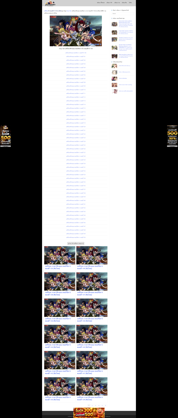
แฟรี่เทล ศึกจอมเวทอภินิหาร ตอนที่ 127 (75, 152)
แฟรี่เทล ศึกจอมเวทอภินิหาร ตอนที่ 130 (75, 163)
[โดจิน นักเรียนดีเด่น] (114, 79)
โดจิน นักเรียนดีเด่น (123, 78)
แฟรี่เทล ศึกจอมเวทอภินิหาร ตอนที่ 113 (75, 101)
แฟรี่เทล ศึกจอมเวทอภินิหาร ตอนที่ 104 (75, 67)
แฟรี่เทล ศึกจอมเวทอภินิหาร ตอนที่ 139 (75, 197)
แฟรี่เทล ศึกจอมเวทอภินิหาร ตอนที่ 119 (75, 123)
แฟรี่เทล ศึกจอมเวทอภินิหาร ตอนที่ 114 (75, 104)
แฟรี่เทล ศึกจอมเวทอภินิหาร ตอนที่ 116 (75, 112)
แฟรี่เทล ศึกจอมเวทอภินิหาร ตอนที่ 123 (75, 137)
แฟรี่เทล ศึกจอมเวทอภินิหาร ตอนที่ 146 (75, 222)
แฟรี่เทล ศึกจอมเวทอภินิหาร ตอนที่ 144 (75, 215)
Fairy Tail (68, 11)
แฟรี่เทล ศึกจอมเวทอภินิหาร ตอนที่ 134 (75, 178)
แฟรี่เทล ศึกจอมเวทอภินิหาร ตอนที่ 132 (75, 171)
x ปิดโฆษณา (172, 146)
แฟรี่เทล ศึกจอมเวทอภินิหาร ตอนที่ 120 (75, 126)
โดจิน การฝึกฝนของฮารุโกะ (124, 72)
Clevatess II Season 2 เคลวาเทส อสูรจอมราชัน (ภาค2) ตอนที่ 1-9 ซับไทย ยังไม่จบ (126, 39)
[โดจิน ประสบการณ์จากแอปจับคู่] (114, 85)
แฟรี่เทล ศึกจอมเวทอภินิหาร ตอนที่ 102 (75, 60)
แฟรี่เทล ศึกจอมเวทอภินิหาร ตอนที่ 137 (75, 189)
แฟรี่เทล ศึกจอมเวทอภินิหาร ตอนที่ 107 (75, 78)
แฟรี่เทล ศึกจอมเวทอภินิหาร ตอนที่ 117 (75, 115)
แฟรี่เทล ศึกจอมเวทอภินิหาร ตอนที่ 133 (75, 174)
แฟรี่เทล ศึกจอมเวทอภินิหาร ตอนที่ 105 (75, 71)
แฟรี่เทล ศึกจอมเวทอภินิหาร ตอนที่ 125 (75, 145)
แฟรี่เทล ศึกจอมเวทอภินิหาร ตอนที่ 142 (75, 208)
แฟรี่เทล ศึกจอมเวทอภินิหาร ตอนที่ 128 (75, 156)
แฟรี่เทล (46, 11)
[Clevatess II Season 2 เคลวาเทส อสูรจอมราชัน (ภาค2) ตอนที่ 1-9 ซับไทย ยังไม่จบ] (114, 39)
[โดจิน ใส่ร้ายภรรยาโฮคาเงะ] (114, 66)
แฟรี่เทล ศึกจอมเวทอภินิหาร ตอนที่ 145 (75, 219)
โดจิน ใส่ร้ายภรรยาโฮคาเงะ (124, 65)
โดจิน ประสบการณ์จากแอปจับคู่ (125, 84)
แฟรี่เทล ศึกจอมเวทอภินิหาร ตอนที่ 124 (75, 141)
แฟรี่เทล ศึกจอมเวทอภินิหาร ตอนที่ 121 (75, 130)
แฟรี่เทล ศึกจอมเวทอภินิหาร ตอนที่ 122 (75, 134)
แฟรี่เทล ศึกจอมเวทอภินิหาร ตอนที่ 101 (75, 56)
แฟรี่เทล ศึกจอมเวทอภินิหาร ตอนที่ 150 (75, 237)
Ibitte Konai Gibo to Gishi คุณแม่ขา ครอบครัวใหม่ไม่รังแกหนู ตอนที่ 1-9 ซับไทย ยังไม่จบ (126, 56)
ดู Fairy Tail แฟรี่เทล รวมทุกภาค (76, 243)
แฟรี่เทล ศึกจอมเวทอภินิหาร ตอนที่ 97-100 (75, 53)
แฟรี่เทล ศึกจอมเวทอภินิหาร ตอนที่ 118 (75, 119)
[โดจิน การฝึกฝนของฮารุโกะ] (114, 72)
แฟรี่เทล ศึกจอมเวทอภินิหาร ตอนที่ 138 (75, 193)
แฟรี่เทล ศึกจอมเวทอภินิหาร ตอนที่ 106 (75, 75)
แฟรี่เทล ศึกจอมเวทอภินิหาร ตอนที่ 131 (75, 167)
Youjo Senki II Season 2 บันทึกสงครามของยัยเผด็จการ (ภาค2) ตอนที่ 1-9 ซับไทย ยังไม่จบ (126, 32)
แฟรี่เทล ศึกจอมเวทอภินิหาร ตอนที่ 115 (75, 108)
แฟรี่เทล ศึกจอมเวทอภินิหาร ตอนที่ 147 (75, 226)
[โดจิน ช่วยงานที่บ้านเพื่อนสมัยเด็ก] (114, 91)
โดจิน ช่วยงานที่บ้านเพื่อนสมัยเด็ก (126, 91)
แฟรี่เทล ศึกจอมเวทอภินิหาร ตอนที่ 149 (75, 233)
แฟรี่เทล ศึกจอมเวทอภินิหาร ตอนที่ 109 (75, 86)
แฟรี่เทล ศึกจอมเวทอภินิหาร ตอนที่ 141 (75, 204)
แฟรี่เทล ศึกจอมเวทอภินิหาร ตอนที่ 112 (75, 97)
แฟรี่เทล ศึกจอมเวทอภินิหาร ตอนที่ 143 (75, 211)
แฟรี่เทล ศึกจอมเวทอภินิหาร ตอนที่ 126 (75, 149)
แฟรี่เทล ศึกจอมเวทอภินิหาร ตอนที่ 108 (75, 82)
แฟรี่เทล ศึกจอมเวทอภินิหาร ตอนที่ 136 (75, 185)
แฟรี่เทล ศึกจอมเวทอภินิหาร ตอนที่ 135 (75, 182)
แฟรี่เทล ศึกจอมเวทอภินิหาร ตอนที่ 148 (75, 230)
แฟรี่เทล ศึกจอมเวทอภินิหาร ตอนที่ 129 (75, 160)
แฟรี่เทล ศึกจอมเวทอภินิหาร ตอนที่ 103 (75, 64)
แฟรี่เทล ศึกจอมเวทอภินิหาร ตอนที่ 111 (75, 93)
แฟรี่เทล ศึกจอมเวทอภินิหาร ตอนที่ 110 (75, 89)
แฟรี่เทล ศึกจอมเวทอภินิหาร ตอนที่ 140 (75, 200)
